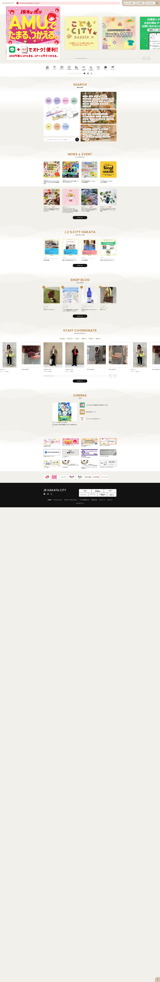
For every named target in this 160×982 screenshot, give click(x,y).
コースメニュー (110, 119)
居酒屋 (112, 116)
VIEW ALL (80, 217)
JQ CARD (91, 136)
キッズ (96, 96)
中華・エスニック (96, 114)
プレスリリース (102, 499)
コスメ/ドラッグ (96, 98)
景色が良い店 (90, 121)
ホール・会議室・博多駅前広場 (89, 134)
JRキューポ (98, 136)
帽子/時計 (95, 101)
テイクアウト (105, 116)
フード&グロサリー (94, 103)
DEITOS (57, 100)
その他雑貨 (86, 103)
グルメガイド (93, 131)
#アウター (77, 338)
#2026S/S (91, 338)
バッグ (101, 101)
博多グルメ (86, 116)
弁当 (101, 103)
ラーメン (92, 116)
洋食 (89, 114)
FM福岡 (85, 136)
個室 (84, 121)
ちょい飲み (86, 119)
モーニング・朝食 (94, 119)
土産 (106, 103)
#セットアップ (70, 338)
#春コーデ (84, 338)
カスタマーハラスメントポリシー (71, 499)
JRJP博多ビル (74, 100)
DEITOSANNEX (49, 100)
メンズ (91, 96)
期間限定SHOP (103, 96)
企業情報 (50, 499)
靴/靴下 (111, 98)
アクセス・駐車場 (96, 129)
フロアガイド (86, 131)
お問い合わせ (94, 499)
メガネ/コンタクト (87, 101)
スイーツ (98, 116)
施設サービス (104, 129)
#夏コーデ (98, 338)
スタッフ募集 (86, 139)
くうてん (57, 126)
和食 (84, 114)
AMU (48, 126)
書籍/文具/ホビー (108, 101)
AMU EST (65, 100)
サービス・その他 (87, 106)
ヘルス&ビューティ (87, 98)
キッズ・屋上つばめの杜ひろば (103, 134)
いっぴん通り (65, 126)
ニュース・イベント (87, 129)
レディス (85, 96)
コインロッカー (106, 136)
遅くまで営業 (102, 119)
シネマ (100, 131)
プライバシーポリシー (57, 499)
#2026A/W (62, 338)
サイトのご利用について (85, 499)
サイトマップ (109, 499)
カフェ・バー (104, 114)
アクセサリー (104, 98)
